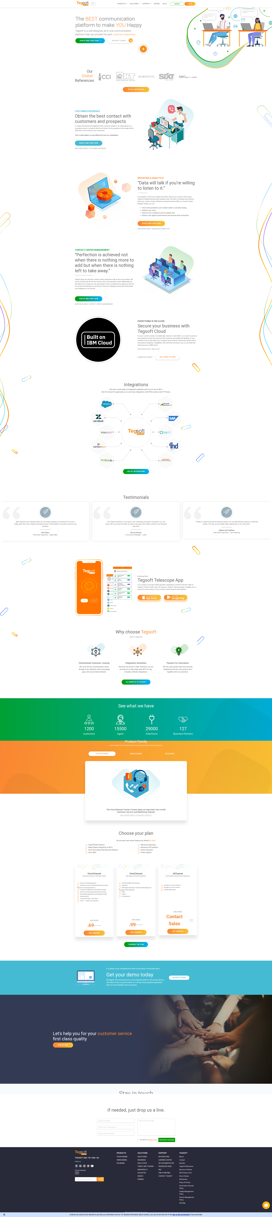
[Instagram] (84, 1166)
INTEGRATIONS (164, 1157)
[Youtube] (92, 1166)
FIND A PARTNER (164, 1173)
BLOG (165, 4)
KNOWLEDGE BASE (165, 1166)
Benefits (182, 1163)
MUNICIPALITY (143, 1170)
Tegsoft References (186, 1166)
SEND (100, 1179)
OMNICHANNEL (122, 1160)
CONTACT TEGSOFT (165, 1176)
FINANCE (141, 1179)
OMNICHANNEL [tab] (136, 754)
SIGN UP (177, 4)
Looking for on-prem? (145, 357)
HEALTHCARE (142, 1157)
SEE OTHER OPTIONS (168, 357)
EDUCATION (142, 1173)
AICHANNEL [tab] (170, 754)
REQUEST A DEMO (119, 41)
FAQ (160, 1170)
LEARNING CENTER (165, 1160)
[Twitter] (88, 1166)
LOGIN (190, 4)
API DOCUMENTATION (166, 1163)
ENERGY (140, 1176)
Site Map (182, 1203)
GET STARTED (94, 933)
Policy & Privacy (184, 1182)
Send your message (166, 1140)
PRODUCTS (121, 4)
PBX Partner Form (185, 1173)
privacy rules (152, 1140)
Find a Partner (184, 1176)
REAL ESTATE (142, 1163)
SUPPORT (146, 4)
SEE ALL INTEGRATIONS (136, 471)
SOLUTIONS (134, 4)
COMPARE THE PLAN (136, 944)
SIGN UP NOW (63, 1045)
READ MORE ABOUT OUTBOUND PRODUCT (136, 815)
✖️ (4, 1215)
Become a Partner (185, 1170)
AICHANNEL (121, 1163)
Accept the (148, 1140)
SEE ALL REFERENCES (136, 89)
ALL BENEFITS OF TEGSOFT (136, 682)
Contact (182, 1160)
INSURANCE (142, 1160)
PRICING (157, 4)
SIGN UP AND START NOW (89, 41)
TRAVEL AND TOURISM (146, 1166)
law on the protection (181, 1215)
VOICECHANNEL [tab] (102, 754)
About (181, 1157)
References (183, 1179)
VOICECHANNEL (122, 1157)
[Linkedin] (80, 1166)
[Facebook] (76, 1166)
